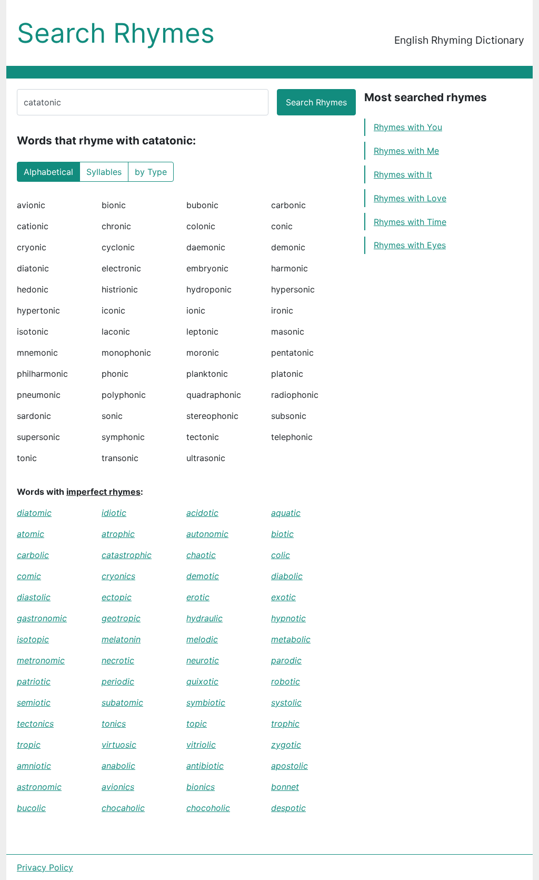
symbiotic (205, 702)
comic (29, 576)
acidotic (202, 512)
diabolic (287, 576)
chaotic (201, 555)
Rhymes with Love (410, 198)
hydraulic (204, 618)
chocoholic (208, 808)
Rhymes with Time (410, 222)
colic (280, 555)
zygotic (286, 744)
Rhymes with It (403, 174)
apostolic (289, 765)
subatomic (122, 702)
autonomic (207, 534)
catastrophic (127, 555)
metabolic (291, 639)
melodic (202, 639)
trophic (285, 723)
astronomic (39, 786)
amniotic (34, 765)
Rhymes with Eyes (410, 245)
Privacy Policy (45, 867)
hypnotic (288, 618)
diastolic (34, 597)
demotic (202, 576)
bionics (200, 786)
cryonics (118, 576)
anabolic (118, 765)
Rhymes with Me (406, 150)
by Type (151, 172)
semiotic (34, 702)
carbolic (33, 555)
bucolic (31, 808)
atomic (30, 534)
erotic (197, 597)
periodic (118, 681)
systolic (286, 702)
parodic (286, 660)
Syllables (104, 172)
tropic (29, 744)
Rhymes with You (408, 127)
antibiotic (205, 765)
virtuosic (119, 744)
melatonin (121, 639)
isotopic (33, 639)
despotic (288, 808)
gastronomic (42, 618)
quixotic (202, 681)
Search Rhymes (116, 33)
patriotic (34, 681)
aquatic (286, 512)
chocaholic (123, 808)
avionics (118, 786)
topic (196, 723)
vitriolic (201, 744)
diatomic (34, 512)
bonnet (285, 786)
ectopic (117, 597)
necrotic (118, 660)
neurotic (202, 660)
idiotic (114, 512)
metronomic (41, 660)
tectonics (35, 723)
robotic (285, 681)
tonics (114, 723)
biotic (282, 534)
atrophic (118, 534)
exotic (283, 597)
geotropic (121, 618)
